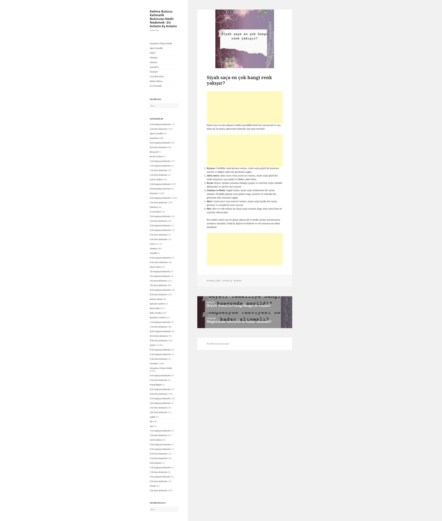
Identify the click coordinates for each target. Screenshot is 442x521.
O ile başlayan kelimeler (160, 354)
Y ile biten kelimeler (159, 481)
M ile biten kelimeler (159, 336)
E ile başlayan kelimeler (160, 198)
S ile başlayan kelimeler (160, 398)
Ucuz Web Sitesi (157, 76)
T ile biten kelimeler (159, 435)
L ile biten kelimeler (159, 326)
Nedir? (153, 53)
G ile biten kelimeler (159, 239)
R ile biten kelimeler (159, 394)
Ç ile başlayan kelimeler (160, 161)
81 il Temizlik (155, 86)
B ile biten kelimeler (159, 147)
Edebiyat (154, 57)
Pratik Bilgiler (156, 384)
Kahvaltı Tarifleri (157, 303)
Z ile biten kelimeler (158, 490)
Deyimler (154, 72)
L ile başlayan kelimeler (160, 322)
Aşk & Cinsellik (156, 48)
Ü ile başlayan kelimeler (160, 444)
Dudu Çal (228, 280)
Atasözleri (154, 67)
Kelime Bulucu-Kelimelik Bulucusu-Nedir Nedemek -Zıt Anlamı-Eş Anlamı (163, 18)
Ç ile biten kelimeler (159, 175)
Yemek (153, 486)
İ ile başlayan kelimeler (160, 271)
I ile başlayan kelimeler (160, 276)
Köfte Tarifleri (156, 313)
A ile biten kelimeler (159, 129)
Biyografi (154, 152)
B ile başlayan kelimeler (160, 142)
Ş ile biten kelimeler (158, 412)
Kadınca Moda (156, 299)
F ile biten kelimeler (158, 221)
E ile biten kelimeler (159, 202)
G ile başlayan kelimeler (160, 230)
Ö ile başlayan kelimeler (160, 349)
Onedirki (154, 363)
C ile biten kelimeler (159, 170)
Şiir (151, 421)
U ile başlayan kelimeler (160, 449)
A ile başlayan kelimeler (160, 124)
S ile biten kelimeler (158, 407)
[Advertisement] (245, 107)
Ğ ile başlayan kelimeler (160, 225)
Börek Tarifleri (156, 156)
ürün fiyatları (156, 463)
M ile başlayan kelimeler (160, 331)
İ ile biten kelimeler (158, 285)
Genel (152, 244)
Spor (152, 426)
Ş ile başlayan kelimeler (160, 403)
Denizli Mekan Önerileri (160, 188)
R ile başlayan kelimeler (160, 389)
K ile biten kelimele (158, 294)
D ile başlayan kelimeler (160, 184)
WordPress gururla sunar (218, 344)
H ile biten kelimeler (159, 262)
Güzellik (153, 253)
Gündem (153, 62)
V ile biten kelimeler (159, 472)
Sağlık (152, 417)
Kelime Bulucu (156, 81)
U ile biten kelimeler (159, 458)
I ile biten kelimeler (158, 280)
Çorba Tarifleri (156, 179)
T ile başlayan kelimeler (160, 430)
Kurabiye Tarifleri (158, 317)
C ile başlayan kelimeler (160, 165)
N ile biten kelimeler (159, 340)
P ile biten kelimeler (159, 380)
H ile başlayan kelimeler (160, 257)
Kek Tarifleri (155, 308)
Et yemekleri (155, 211)
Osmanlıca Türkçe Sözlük (161, 43)
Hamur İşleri (155, 267)
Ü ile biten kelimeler (159, 453)
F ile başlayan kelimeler (160, 216)
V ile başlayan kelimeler (160, 467)
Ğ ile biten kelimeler (159, 234)
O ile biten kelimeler (159, 359)
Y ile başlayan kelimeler (160, 476)
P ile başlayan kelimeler (160, 375)
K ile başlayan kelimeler (160, 290)
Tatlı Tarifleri (156, 440)
